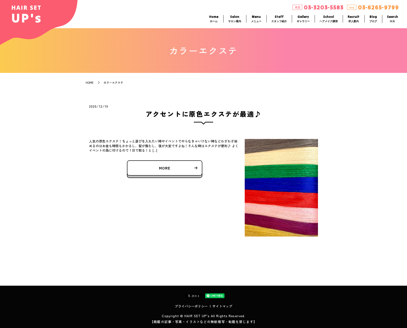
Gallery (303, 19)
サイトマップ (222, 306)
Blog (373, 19)
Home (213, 19)
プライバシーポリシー (191, 306)
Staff (279, 19)
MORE (164, 168)
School (329, 19)
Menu (256, 19)
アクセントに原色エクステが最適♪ (204, 114)
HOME (90, 82)
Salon (234, 19)
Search (392, 19)
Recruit (353, 19)
